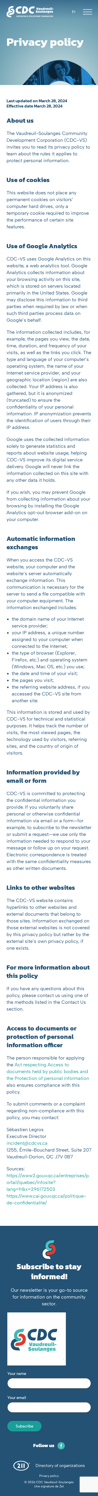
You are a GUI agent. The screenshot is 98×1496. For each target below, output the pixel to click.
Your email (16, 1397)
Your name (16, 1373)
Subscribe (24, 1426)
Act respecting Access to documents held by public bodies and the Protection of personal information (48, 1071)
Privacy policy (49, 1476)
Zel (61, 1486)
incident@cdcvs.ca (27, 1143)
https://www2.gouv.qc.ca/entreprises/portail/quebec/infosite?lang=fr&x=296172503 (48, 1182)
